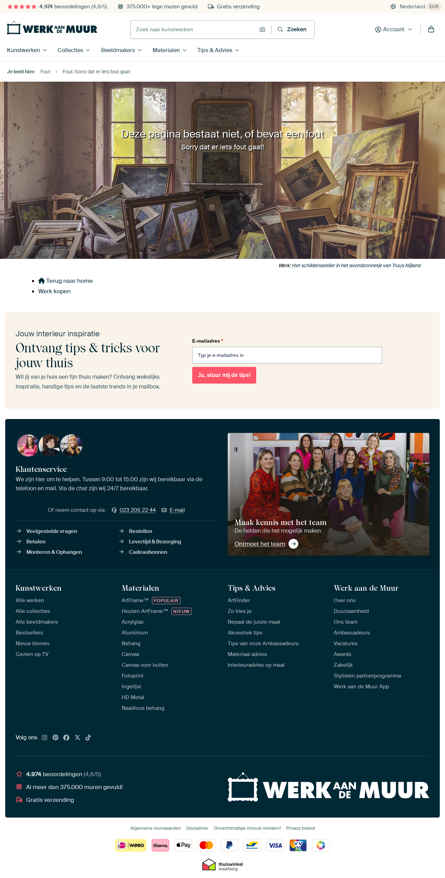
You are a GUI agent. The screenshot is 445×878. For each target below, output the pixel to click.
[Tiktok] (88, 738)
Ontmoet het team (260, 544)
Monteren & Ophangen (54, 552)
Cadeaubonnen (148, 552)
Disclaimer (197, 828)
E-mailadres (207, 341)
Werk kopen (54, 291)
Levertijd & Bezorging (155, 541)
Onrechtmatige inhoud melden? (247, 828)
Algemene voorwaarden (155, 828)
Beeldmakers (118, 50)
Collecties (70, 50)
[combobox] (193, 29)
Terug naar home (69, 281)
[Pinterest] (55, 738)
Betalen (36, 541)
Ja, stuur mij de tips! (224, 375)
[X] (77, 738)
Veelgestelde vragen (51, 531)
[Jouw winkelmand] (431, 29)
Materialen (166, 50)
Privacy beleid (300, 828)
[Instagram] (44, 738)
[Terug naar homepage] (52, 27)
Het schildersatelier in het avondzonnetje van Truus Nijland (356, 265)
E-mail (177, 510)
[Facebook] (66, 738)
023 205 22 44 (138, 510)
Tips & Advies (214, 50)
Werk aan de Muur (366, 588)
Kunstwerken (23, 50)
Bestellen (140, 531)
